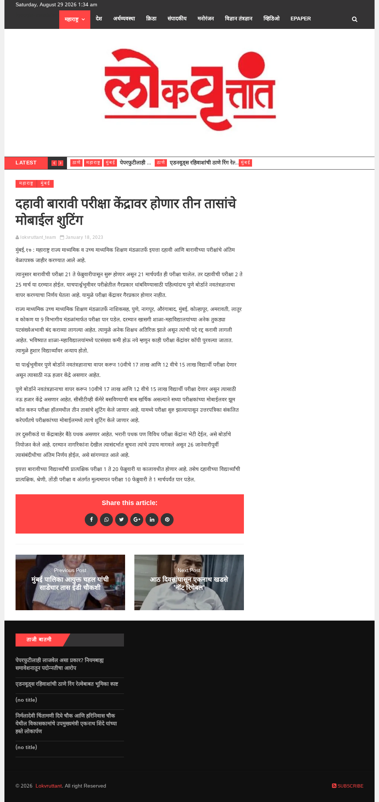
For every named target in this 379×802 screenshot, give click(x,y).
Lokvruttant (49, 786)
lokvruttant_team (38, 238)
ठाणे (77, 163)
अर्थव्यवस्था (124, 19)
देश (99, 19)
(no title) (26, 700)
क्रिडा (151, 19)
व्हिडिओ (271, 19)
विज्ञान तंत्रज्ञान (238, 19)
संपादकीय (177, 19)
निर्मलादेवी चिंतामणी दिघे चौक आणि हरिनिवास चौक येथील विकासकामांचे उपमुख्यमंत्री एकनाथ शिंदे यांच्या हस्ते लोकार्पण (66, 724)
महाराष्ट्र (71, 19)
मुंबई (110, 163)
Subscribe (349, 786)
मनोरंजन (206, 19)
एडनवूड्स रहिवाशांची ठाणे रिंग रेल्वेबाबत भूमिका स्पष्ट (222, 163)
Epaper (301, 19)
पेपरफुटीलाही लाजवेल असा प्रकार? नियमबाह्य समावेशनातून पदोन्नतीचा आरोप (60, 664)
